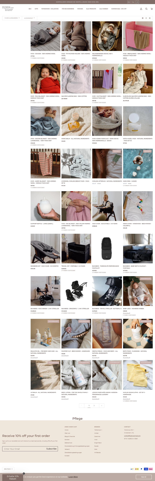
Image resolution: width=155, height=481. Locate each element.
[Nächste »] (101, 406)
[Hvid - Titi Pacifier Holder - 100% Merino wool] (76, 36)
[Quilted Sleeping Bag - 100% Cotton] (76, 78)
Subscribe (51, 449)
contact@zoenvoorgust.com (132, 436)
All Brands (97, 452)
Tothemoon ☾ (98, 430)
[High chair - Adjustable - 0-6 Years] (107, 206)
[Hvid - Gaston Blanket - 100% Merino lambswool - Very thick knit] (45, 121)
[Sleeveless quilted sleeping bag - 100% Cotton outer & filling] (138, 78)
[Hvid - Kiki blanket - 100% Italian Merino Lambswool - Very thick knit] (76, 206)
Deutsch (7, 469)
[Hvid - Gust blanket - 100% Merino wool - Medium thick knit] (107, 78)
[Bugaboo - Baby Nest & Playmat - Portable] (138, 248)
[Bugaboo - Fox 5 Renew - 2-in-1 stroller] (45, 291)
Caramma (97, 436)
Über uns (67, 433)
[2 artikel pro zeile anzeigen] (142, 18)
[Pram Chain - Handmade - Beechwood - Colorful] (138, 206)
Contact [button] (127, 427)
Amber (96, 433)
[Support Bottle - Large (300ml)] (45, 206)
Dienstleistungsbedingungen (73, 452)
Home (66, 430)
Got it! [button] (143, 477)
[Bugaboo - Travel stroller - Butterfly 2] (107, 291)
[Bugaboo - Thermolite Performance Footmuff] (107, 248)
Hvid (95, 439)
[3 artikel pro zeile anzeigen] (146, 18)
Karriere (67, 439)
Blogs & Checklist (70, 436)
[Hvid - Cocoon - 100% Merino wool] (45, 36)
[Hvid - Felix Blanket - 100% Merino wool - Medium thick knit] (45, 78)
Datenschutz (68, 443)
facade (96, 446)
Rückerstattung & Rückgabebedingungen (77, 446)
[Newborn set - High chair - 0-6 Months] (45, 248)
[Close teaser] (24, 473)
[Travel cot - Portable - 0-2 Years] (76, 248)
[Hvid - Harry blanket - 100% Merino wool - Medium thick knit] (45, 163)
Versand (67, 449)
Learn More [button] (73, 477)
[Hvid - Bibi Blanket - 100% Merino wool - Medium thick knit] (138, 36)
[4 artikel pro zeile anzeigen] (150, 18)
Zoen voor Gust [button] (71, 427)
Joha (95, 449)
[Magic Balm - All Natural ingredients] (76, 121)
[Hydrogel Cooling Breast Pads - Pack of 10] (76, 163)
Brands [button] (97, 427)
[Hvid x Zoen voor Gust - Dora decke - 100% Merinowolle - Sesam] (107, 121)
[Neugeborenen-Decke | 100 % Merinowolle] (107, 36)
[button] (50, 9)
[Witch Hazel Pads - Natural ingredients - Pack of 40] (138, 121)
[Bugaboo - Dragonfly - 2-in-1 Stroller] (76, 291)
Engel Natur (98, 443)
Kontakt (67, 456)
